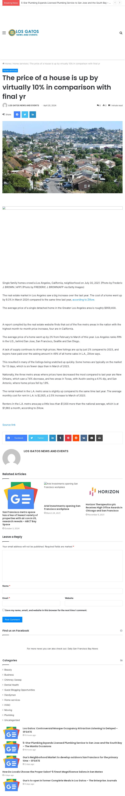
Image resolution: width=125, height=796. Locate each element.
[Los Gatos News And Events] (23, 32)
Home (7, 63)
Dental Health (11, 685)
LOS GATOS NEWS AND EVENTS (23, 105)
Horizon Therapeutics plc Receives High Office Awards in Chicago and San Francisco (104, 507)
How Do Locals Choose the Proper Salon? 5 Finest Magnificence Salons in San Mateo (52, 771)
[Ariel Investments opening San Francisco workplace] (62, 492)
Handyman (10, 695)
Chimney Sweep (12, 680)
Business (9, 674)
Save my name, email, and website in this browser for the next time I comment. (46, 610)
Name (6, 586)
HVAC (7, 705)
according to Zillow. (83, 299)
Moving (8, 710)
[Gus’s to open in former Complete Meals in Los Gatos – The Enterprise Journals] (11, 785)
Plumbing (9, 715)
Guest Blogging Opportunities (19, 690)
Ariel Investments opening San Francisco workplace (62, 507)
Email (6, 598)
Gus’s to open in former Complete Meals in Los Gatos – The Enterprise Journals (70, 780)
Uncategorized (12, 720)
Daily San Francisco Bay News (83, 648)
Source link (8, 424)
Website (69, 598)
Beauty (8, 669)
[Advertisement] (78, 30)
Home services (20, 63)
